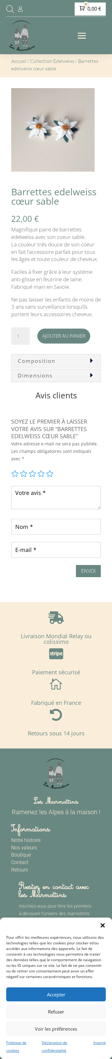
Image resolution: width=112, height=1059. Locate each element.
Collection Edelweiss (52, 61)
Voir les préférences (56, 1029)
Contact (19, 862)
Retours (19, 870)
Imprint (99, 1042)
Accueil (18, 61)
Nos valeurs (24, 848)
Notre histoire (25, 840)
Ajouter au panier (63, 336)
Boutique (21, 855)
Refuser (56, 1012)
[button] (103, 925)
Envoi (88, 570)
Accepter (56, 994)
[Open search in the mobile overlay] (9, 9)
